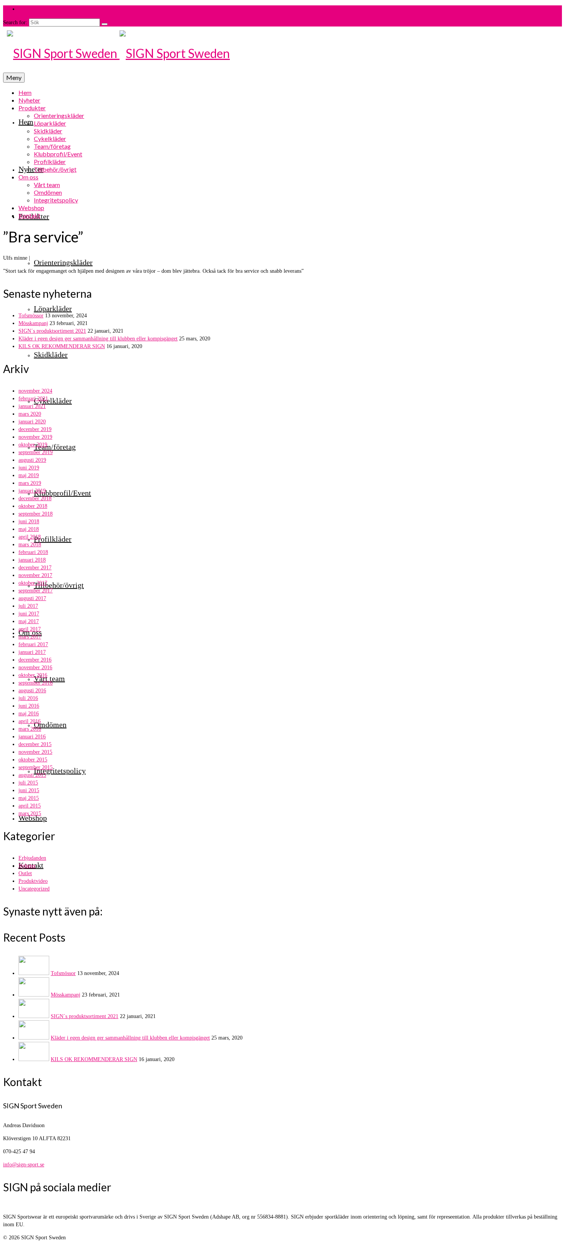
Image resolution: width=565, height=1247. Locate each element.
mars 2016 (29, 729)
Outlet (25, 873)
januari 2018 (32, 560)
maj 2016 (28, 713)
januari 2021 (32, 406)
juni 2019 (28, 468)
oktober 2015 (32, 760)
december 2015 (35, 744)
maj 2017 (28, 621)
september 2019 (35, 452)
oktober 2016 (32, 675)
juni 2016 (28, 706)
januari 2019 (32, 491)
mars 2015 (29, 813)
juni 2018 (28, 521)
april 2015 (29, 806)
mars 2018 (29, 544)
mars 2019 (29, 483)
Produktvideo (33, 881)
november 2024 (35, 391)
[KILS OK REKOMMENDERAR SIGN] (33, 1059)
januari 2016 (32, 737)
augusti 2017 (32, 598)
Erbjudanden (32, 858)
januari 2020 (32, 422)
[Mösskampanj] (33, 995)
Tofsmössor (30, 315)
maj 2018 (28, 529)
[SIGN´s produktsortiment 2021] (33, 1016)
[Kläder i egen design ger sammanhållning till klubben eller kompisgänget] (33, 1038)
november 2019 (35, 437)
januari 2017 (32, 652)
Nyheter (27, 866)
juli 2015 (28, 783)
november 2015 (35, 752)
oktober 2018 (32, 506)
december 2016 (35, 660)
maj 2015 (28, 798)
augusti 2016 (32, 690)
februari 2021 (33, 398)
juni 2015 (28, 790)
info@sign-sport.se (23, 1164)
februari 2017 (33, 644)
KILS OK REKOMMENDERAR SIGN (61, 346)
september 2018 (35, 514)
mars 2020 (29, 414)
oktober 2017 (32, 583)
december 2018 (35, 498)
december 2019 (35, 429)
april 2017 (29, 629)
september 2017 (35, 591)
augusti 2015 (32, 775)
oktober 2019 (32, 445)
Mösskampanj (33, 323)
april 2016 (29, 721)
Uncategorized (34, 889)
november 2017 (35, 575)
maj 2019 (28, 475)
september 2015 (35, 767)
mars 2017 (29, 637)
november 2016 (35, 667)
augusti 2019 (32, 460)
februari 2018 (33, 552)
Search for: (15, 22)
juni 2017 (28, 614)
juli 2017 (28, 606)
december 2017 (35, 567)
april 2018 (29, 537)
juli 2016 (28, 698)
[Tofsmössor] (33, 973)
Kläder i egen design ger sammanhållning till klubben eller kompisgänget (98, 339)
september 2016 (35, 683)
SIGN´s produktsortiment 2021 (52, 331)
